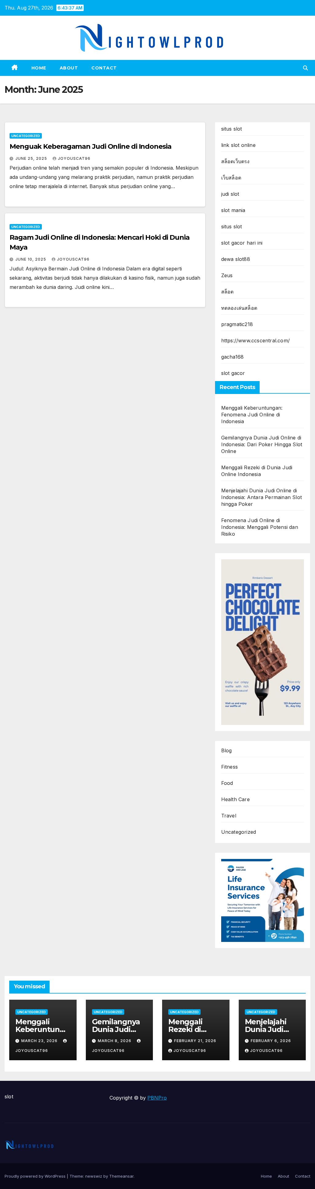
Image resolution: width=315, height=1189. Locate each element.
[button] (305, 68)
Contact (104, 68)
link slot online (238, 145)
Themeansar (121, 1176)
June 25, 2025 (31, 158)
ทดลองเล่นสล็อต (239, 308)
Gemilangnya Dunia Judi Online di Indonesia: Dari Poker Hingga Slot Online (261, 444)
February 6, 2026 (271, 1040)
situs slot (231, 129)
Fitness (229, 767)
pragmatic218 (237, 324)
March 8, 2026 (115, 1040)
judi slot (230, 194)
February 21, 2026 (195, 1040)
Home (38, 68)
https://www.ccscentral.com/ (255, 340)
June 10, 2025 (31, 259)
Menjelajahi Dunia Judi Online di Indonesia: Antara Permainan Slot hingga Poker (261, 497)
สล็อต (227, 292)
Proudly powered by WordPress (36, 1176)
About (69, 68)
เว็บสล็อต (231, 178)
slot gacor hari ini (242, 243)
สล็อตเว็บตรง (235, 161)
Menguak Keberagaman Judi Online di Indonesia (90, 146)
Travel (228, 816)
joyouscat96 (74, 158)
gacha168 (232, 357)
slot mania (233, 210)
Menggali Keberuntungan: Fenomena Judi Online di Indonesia (252, 414)
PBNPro (157, 1098)
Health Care (235, 799)
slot (9, 1096)
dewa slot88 (235, 259)
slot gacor (233, 373)
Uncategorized (25, 136)
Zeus (227, 275)
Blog (226, 750)
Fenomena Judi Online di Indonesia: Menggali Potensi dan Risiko (259, 527)
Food (227, 783)
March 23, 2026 (40, 1040)
